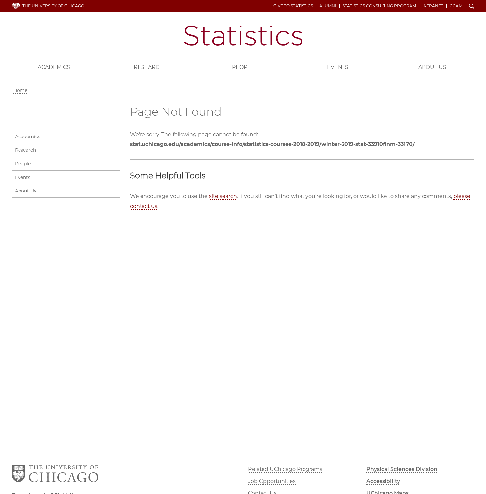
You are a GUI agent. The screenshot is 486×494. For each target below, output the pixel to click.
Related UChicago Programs (285, 469)
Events (337, 67)
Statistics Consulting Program (379, 6)
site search (223, 196)
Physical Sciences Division (401, 469)
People (243, 67)
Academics (54, 67)
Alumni (327, 6)
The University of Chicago (53, 5)
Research (149, 67)
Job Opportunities (272, 481)
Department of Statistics (243, 36)
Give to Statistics (293, 6)
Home (20, 90)
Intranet (432, 6)
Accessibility (383, 481)
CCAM (456, 6)
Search (471, 6)
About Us (432, 67)
